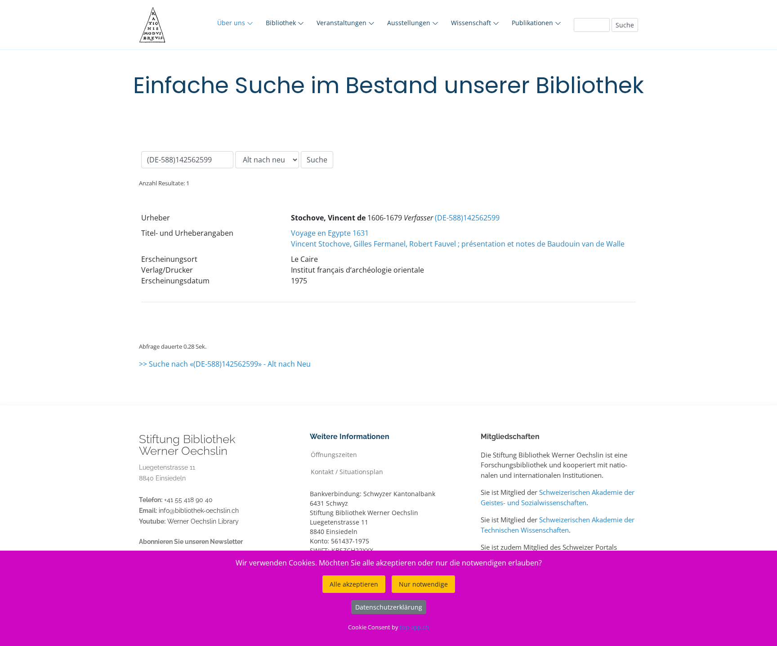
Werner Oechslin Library (203, 521)
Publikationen (533, 22)
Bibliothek (282, 22)
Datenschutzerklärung (388, 607)
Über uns (232, 22)
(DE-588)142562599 (467, 218)
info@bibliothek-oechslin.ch (199, 510)
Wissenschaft (472, 22)
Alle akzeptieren (354, 584)
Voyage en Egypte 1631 (330, 233)
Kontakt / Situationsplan (347, 471)
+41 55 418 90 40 (188, 499)
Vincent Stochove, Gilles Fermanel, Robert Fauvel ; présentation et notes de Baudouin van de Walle (458, 244)
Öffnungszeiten (334, 454)
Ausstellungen (409, 22)
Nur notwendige (423, 584)
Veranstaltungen (342, 22)
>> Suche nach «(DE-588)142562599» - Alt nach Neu (225, 364)
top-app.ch (414, 627)
